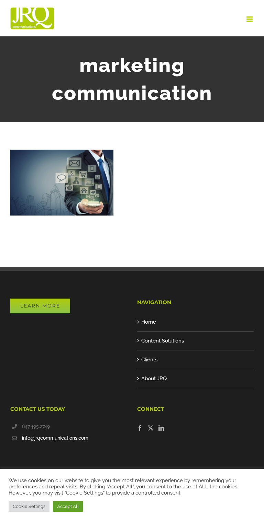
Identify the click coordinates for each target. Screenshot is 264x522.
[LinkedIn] (161, 428)
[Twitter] (150, 428)
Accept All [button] (68, 506)
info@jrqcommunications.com (55, 438)
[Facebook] (140, 428)
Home (148, 322)
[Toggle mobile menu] (250, 19)
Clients (149, 360)
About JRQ (154, 378)
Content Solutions (162, 341)
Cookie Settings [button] (29, 506)
